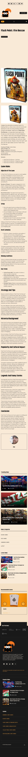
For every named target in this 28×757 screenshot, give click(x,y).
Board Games (4, 36)
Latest (10, 498)
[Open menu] (14, 21)
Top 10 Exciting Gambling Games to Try (12, 486)
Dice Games (5, 498)
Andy (5, 488)
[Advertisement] (14, 53)
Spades (4, 609)
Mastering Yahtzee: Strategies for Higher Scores (11, 502)
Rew (14, 447)
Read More (5, 612)
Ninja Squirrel (6, 522)
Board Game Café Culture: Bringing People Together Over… (12, 519)
